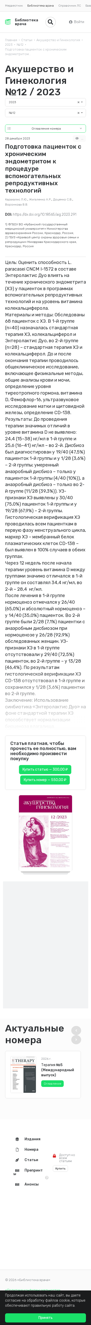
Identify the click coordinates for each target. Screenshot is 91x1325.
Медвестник (14, 5)
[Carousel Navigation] (77, 1035)
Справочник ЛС (69, 5)
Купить (60, 1168)
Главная (11, 40)
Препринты (28, 1172)
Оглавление (52, 1083)
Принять (45, 1318)
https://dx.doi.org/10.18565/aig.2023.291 (44, 214)
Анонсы (32, 1184)
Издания (32, 1139)
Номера (31, 1149)
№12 (20, 44)
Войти (79, 22)
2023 (9, 44)
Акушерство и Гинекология (58, 40)
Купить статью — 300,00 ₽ (45, 769)
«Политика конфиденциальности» (32, 1290)
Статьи (26, 40)
